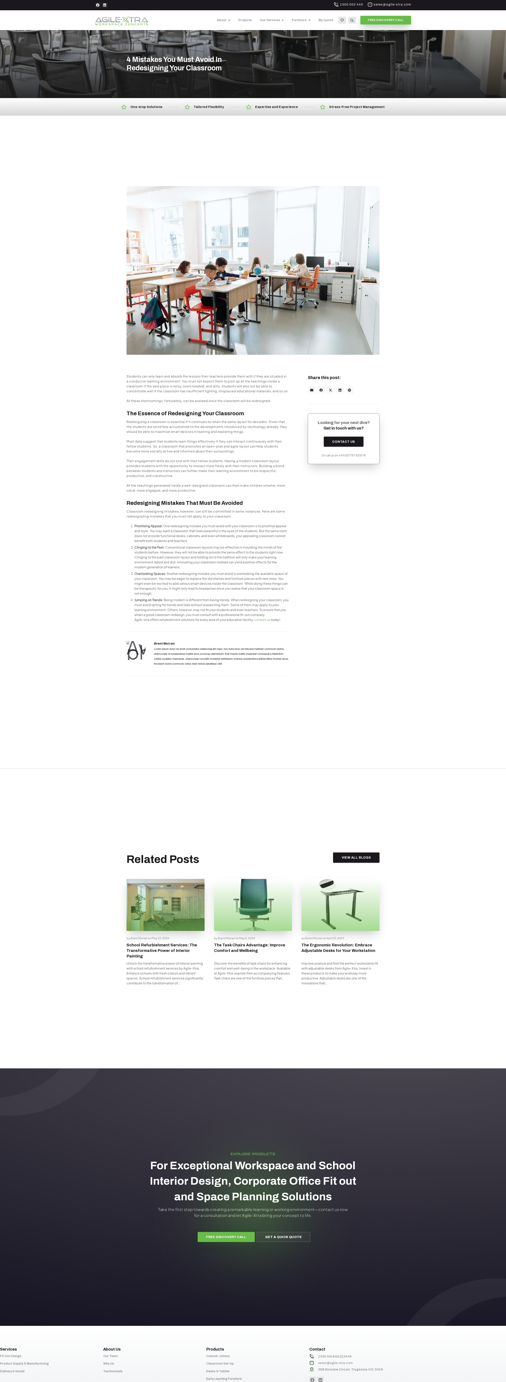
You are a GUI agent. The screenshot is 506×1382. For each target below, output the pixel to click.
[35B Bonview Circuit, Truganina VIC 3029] (313, 1369)
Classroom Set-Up (220, 1363)
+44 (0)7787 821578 (352, 455)
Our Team (110, 1356)
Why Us (108, 1363)
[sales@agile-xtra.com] (313, 1363)
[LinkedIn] (105, 5)
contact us (262, 620)
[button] (228, 20)
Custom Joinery (218, 1356)
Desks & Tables (217, 1371)
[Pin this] (349, 390)
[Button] (342, 20)
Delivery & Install (12, 1371)
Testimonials (113, 1371)
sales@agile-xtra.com (335, 1363)
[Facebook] (98, 5)
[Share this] (321, 390)
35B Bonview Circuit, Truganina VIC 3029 (350, 1369)
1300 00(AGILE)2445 (335, 1356)
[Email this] (311, 390)
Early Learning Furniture (224, 1378)
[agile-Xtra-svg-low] (121, 20)
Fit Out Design (10, 1356)
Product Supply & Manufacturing (24, 1363)
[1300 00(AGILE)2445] (313, 1356)
